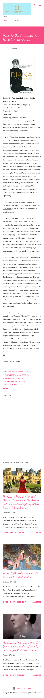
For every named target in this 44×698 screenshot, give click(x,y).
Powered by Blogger (23, 688)
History (21, 382)
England (20, 378)
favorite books (10, 382)
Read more (36, 533)
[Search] (34, 4)
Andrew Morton (10, 375)
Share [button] (5, 388)
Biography (23, 375)
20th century (15, 372)
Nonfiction (8, 385)
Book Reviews (9, 378)
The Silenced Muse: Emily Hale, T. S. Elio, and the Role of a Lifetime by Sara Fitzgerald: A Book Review (22, 646)
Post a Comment (18, 533)
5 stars (25, 372)
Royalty (18, 385)
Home (5, 20)
